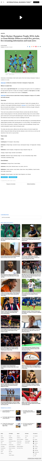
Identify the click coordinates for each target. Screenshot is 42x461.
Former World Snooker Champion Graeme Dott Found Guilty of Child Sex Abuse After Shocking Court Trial (30, 348)
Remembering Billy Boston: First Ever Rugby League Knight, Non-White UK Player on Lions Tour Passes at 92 (10, 403)
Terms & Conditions (20, 439)
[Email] (38, 47)
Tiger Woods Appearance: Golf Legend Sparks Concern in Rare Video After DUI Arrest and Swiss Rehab (31, 239)
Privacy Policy (19, 441)
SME (1, 442)
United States (27, 442)
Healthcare (10, 439)
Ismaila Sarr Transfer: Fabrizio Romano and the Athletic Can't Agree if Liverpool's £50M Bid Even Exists (31, 312)
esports (10, 449)
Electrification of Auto (12, 441)
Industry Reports (11, 455)
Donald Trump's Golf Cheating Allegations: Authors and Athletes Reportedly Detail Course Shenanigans (9, 312)
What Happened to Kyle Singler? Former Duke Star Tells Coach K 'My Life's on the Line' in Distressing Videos (31, 330)
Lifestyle (2, 449)
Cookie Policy (19, 442)
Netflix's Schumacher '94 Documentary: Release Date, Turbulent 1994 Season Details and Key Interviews (31, 403)
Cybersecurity (11, 444)
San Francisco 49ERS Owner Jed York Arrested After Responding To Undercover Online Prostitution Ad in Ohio (30, 257)
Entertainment (3, 448)
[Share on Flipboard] (34, 47)
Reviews (2, 453)
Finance (10, 442)
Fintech (10, 453)
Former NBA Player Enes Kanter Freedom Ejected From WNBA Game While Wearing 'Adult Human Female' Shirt (9, 348)
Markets (2, 439)
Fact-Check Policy (20, 448)
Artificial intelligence (12, 446)
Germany (24, 105)
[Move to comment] (40, 47)
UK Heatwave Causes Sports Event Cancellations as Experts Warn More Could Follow (10, 367)
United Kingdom (27, 441)
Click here (3, 82)
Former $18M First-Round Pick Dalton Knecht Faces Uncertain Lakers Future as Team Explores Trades (10, 330)
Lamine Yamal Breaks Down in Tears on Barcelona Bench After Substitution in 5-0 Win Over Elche (10, 239)
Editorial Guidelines (20, 446)
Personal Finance (3, 444)
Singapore (26, 439)
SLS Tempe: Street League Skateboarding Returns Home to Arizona (29, 411)
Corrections (19, 444)
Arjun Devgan (4, 45)
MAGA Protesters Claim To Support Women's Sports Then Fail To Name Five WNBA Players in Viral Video (31, 367)
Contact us (18, 437)
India (26, 437)
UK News (2, 437)
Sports (2, 451)
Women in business (12, 448)
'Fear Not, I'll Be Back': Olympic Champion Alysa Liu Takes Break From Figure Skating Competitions (31, 385)
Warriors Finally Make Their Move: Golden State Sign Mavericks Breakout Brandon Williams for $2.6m (9, 385)
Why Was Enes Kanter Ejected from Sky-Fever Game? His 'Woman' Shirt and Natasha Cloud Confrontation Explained (31, 276)
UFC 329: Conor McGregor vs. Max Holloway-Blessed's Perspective (28, 424)
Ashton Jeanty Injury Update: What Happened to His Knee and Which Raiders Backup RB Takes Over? (10, 294)
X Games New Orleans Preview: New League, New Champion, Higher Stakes (8, 424)
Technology (2, 446)
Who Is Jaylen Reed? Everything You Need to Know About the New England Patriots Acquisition (31, 294)
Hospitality (10, 437)
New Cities (10, 451)
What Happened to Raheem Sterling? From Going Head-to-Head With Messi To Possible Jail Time (10, 276)
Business (2, 441)
